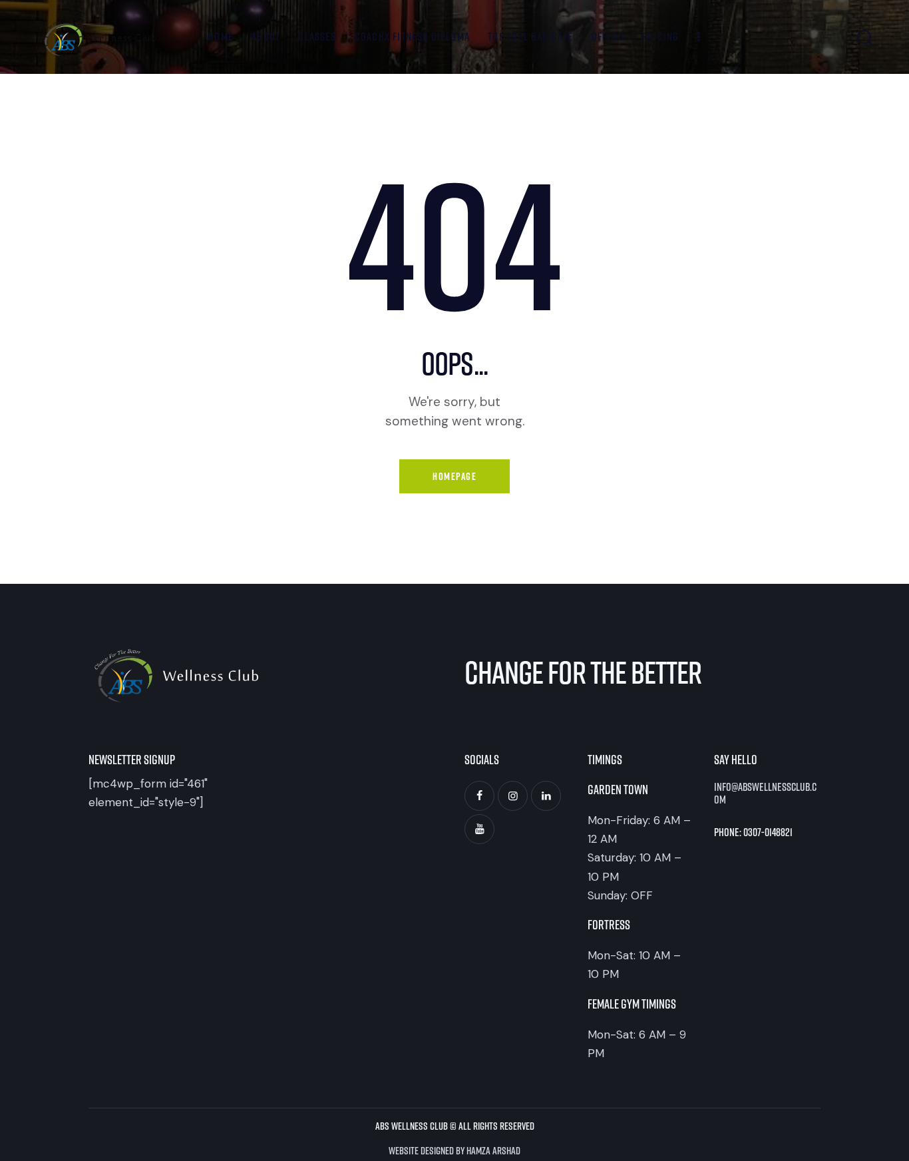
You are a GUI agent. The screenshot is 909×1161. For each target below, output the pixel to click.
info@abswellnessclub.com (765, 793)
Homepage (454, 476)
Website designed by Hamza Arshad (454, 1149)
